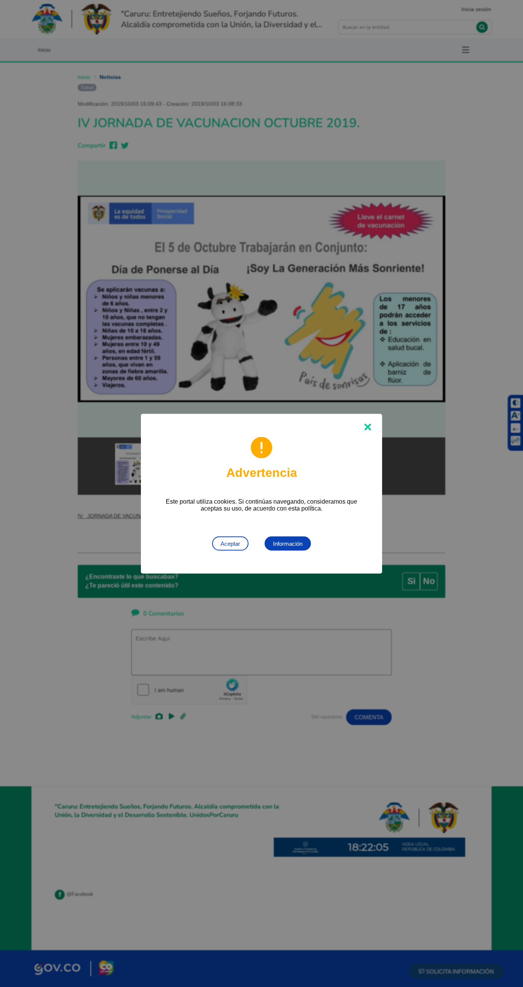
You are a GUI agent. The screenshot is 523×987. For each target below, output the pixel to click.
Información (287, 543)
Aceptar (230, 543)
